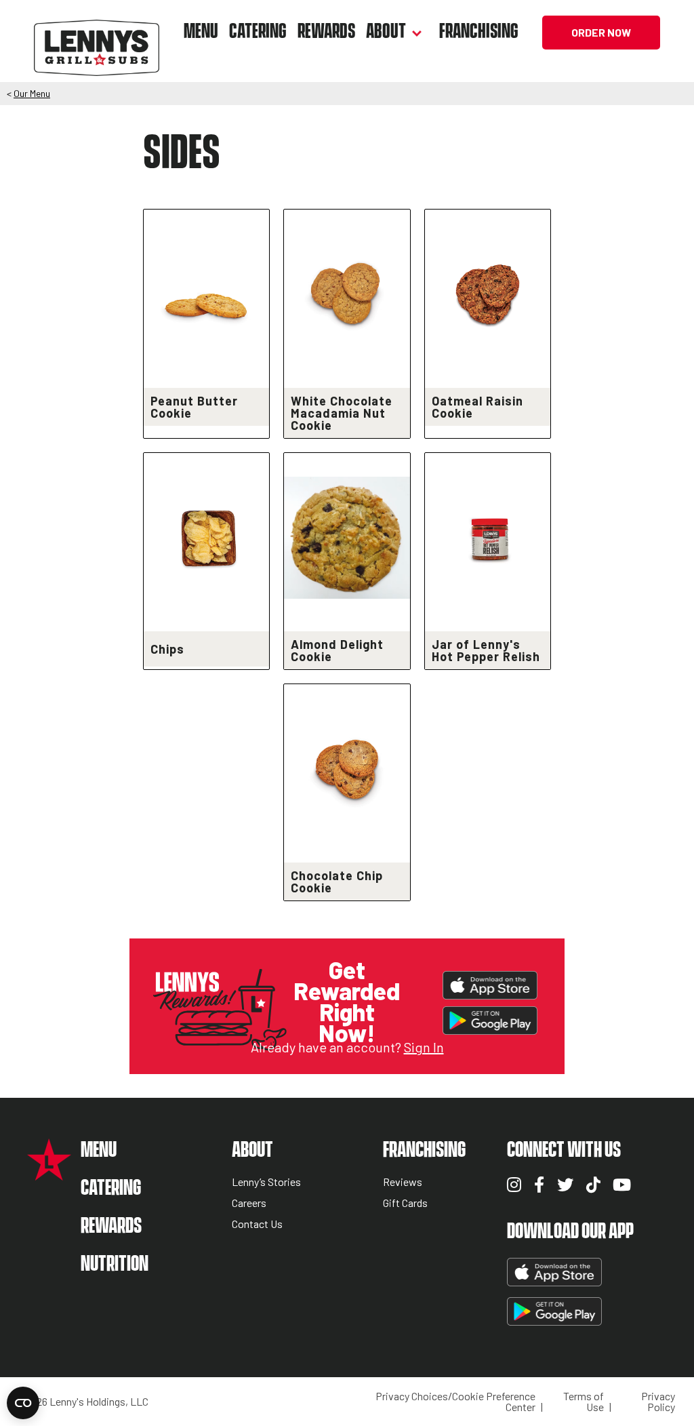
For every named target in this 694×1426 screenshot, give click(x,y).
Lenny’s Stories (266, 1182)
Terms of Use (583, 1401)
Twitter (565, 1184)
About (386, 32)
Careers (249, 1203)
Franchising (478, 32)
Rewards (326, 32)
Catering (258, 32)
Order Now (601, 32)
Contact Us (257, 1224)
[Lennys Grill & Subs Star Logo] (49, 1173)
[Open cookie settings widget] (23, 1403)
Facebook (539, 1184)
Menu (201, 32)
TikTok (593, 1184)
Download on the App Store (490, 985)
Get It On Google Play (490, 1020)
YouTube (622, 1184)
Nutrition (114, 1264)
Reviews (402, 1182)
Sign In (424, 1047)
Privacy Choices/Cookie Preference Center (455, 1401)
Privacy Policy (658, 1401)
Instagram (514, 1184)
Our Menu (32, 93)
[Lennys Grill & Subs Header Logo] (96, 30)
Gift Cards (405, 1203)
